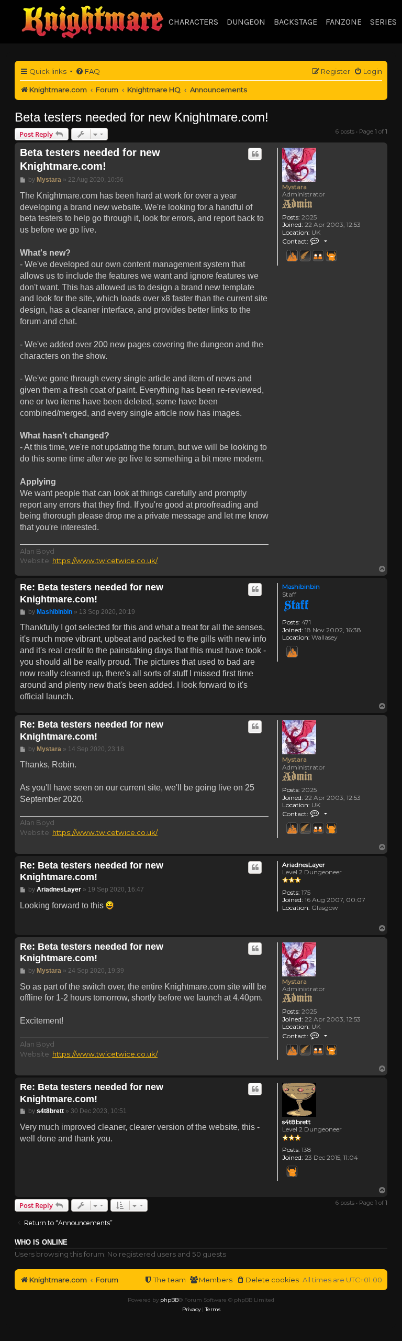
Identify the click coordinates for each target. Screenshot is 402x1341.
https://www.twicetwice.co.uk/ (105, 560)
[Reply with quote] (255, 154)
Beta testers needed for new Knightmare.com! (142, 117)
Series (383, 22)
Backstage (295, 22)
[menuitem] (87, 71)
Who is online (41, 1242)
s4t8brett (296, 1122)
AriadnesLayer (303, 865)
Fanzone (344, 22)
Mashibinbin (301, 586)
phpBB (169, 1299)
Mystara (294, 187)
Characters (193, 22)
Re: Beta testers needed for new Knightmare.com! (91, 593)
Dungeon (246, 22)
